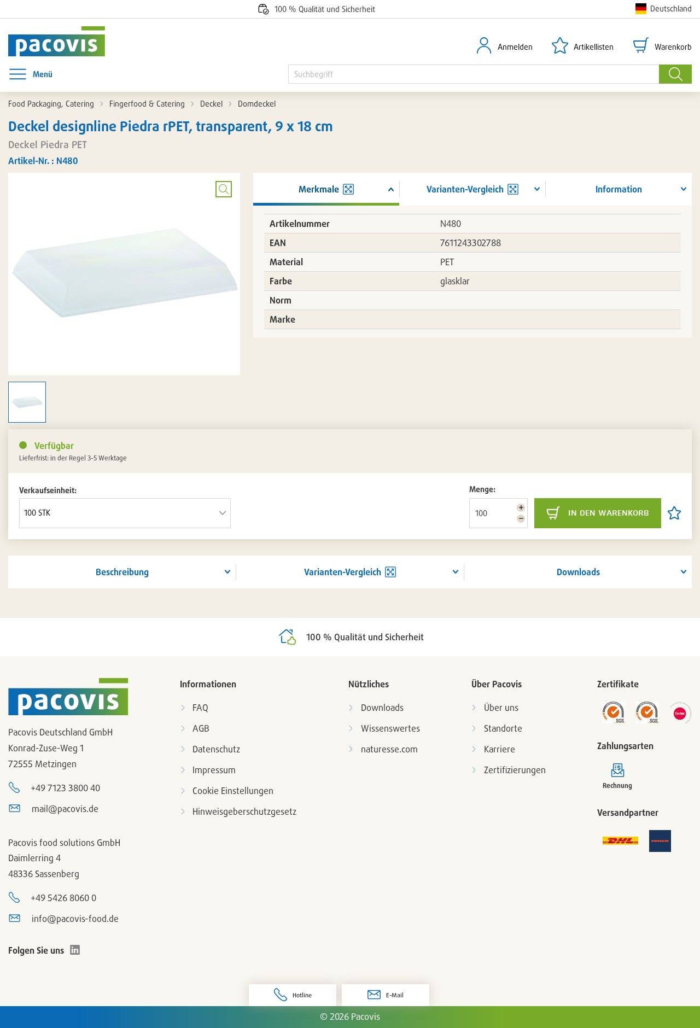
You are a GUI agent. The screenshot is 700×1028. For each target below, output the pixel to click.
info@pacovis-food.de (75, 918)
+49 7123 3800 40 (65, 787)
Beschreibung (122, 571)
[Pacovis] (64, 41)
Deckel (211, 103)
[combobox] (473, 74)
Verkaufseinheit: (48, 490)
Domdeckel (257, 103)
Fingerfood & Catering (147, 103)
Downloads (578, 571)
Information (619, 189)
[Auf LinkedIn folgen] (74, 949)
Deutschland (671, 8)
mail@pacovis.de (65, 808)
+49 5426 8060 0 (63, 897)
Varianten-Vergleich (342, 571)
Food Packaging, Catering (51, 103)
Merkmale (319, 189)
